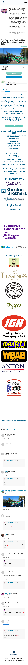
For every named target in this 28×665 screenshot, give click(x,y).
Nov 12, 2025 (7, 594)
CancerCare (14, 84)
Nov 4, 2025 (7, 622)
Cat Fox (6, 471)
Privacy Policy (20, 658)
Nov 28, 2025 (7, 445)
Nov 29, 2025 (7, 435)
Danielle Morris (20, 81)
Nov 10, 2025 (7, 604)
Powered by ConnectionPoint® (14, 662)
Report (18, 85)
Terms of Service (13, 658)
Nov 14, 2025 (7, 535)
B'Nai (6, 534)
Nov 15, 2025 (13, 493)
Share (14, 76)
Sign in (25, 2)
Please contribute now (13, 35)
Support (7, 658)
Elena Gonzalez (13, 30)
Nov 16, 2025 (7, 472)
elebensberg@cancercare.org (18, 422)
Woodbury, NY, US (13, 85)
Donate (14, 73)
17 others (13, 82)
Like (4, 438)
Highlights (7, 89)
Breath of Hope (10, 81)
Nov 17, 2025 (7, 454)
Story (3, 89)
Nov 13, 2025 (7, 554)
